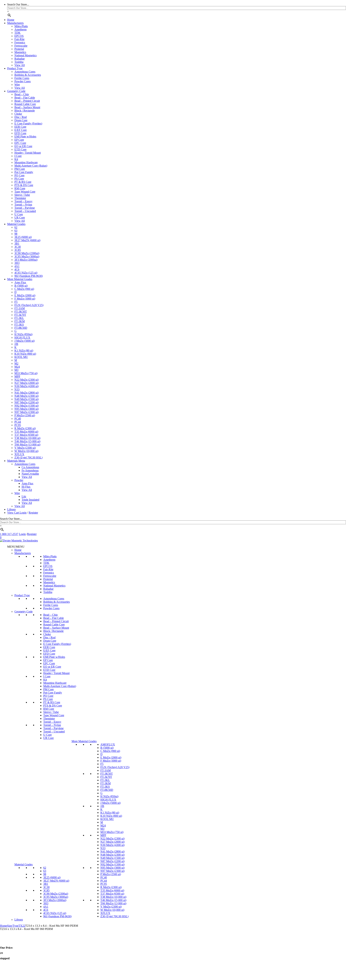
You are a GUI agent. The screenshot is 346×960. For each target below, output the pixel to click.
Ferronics (19, 42)
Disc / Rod (20, 117)
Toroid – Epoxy (23, 201)
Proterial (19, 48)
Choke (18, 113)
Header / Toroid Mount (27, 152)
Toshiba (18, 61)
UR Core (19, 217)
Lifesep (11, 509)
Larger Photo (14, 941)
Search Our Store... (18, 4)
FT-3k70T (20, 314)
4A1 (16, 266)
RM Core (19, 188)
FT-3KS (19, 324)
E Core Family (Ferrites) (28, 123)
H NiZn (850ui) (23, 334)
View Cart (13, 512)
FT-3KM (19, 321)
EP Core (19, 139)
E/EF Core (20, 130)
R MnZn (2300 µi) (25, 428)
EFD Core (20, 133)
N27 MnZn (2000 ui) (26, 382)
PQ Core (19, 175)
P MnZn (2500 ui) (24, 415)
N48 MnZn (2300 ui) (26, 395)
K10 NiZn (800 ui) (25, 353)
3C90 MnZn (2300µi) (26, 253)
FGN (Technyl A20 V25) (28, 305)
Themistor (20, 198)
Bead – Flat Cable (24, 97)
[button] (16, 546)
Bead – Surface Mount (27, 107)
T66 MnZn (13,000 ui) (27, 444)
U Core (18, 214)
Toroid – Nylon (23, 204)
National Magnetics (25, 55)
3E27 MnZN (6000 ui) (27, 240)
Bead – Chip (21, 94)
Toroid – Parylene (24, 207)
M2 (16, 363)
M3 (16, 369)
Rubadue (19, 58)
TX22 (21, 925)
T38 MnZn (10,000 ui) (27, 438)
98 (15, 233)
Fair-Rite (19, 39)
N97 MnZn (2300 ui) (26, 412)
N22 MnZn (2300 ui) (26, 379)
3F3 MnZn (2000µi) (25, 259)
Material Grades (16, 224)
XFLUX (19, 454)
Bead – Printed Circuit (27, 100)
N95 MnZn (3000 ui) (26, 408)
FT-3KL (19, 318)
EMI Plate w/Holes (25, 136)
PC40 (17, 418)
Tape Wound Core (24, 191)
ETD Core (20, 149)
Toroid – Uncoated (25, 211)
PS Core (19, 178)
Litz (24, 496)
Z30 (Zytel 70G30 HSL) (28, 457)
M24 (17, 366)
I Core (18, 155)
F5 (15, 301)
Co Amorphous (30, 467)
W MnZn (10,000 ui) (26, 451)
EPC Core (20, 142)
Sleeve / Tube (22, 194)
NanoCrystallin (30, 473)
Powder (18, 480)
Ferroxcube (20, 45)
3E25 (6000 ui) (23, 237)
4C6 (16, 269)
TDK (17, 32)
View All (19, 65)
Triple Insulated (30, 499)
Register (33, 512)
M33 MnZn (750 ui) (25, 373)
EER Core (20, 126)
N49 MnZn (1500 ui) (26, 399)
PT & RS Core (22, 181)
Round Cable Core (25, 104)
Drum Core (20, 120)
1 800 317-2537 (9, 534)
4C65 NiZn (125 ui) (25, 272)
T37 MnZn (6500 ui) (26, 434)
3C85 (17, 249)
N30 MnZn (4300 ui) (26, 386)
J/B (16, 344)
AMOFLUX (107, 744)
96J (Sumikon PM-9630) (28, 275)
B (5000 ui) (21, 285)
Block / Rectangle (24, 110)
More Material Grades (19, 279)
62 (15, 227)
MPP (17, 376)
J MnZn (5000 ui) (24, 340)
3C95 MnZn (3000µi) (26, 256)
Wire (17, 84)
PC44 (17, 421)
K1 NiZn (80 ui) (23, 350)
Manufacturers (15, 22)
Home (10, 19)
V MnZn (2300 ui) (25, 447)
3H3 (16, 262)
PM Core (19, 168)
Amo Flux (20, 282)
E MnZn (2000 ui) (24, 295)
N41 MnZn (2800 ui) (26, 392)
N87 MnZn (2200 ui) (26, 402)
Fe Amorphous (30, 470)
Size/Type (12, 925)
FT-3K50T (20, 311)
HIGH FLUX (22, 337)
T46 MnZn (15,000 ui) (27, 441)
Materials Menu (16, 460)
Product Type (15, 68)
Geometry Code (16, 91)
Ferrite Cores (21, 78)
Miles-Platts (21, 26)
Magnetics (20, 52)
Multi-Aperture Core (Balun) (30, 165)
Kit (16, 159)
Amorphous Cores (24, 71)
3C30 (17, 246)
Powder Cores (22, 81)
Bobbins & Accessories (27, 74)
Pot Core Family (23, 172)
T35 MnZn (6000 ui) (26, 431)
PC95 (17, 425)
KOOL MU (21, 356)
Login (23, 512)
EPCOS (19, 35)
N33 (16, 389)
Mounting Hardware (26, 162)
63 (15, 230)
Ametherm (20, 29)
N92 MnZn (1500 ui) (26, 405)
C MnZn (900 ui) (24, 288)
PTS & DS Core (23, 185)
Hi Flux (26, 486)
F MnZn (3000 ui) (24, 298)
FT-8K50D (20, 327)
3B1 (16, 243)
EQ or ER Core (23, 146)
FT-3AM (19, 308)
